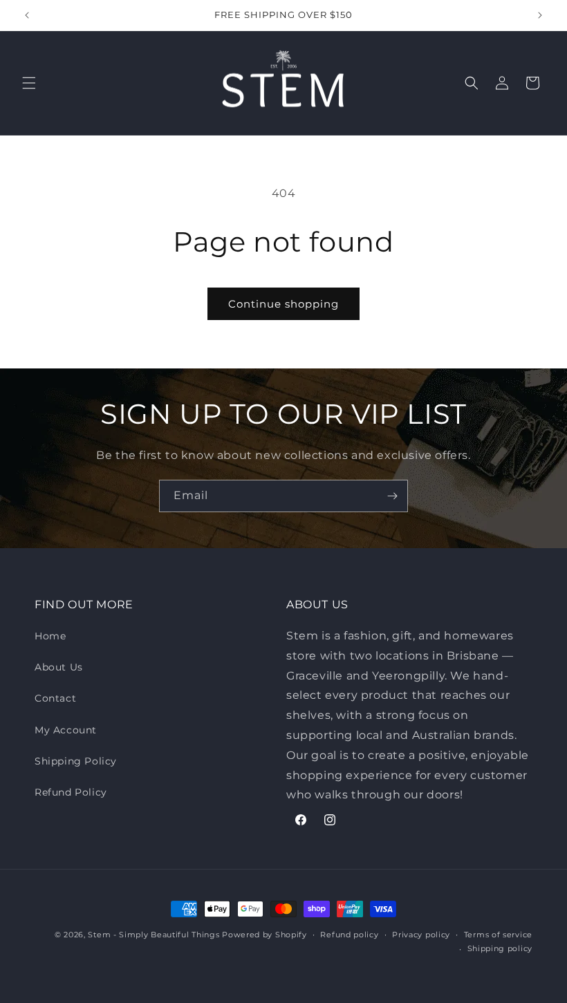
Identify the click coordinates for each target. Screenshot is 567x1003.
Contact (55, 698)
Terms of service (498, 934)
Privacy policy (421, 934)
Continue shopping (283, 303)
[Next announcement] (540, 15)
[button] (29, 83)
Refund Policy (71, 792)
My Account (66, 730)
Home (50, 636)
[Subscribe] (392, 496)
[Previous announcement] (27, 15)
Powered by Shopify (264, 934)
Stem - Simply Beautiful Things (153, 934)
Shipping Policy (76, 761)
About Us (59, 667)
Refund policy (349, 934)
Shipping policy (500, 948)
